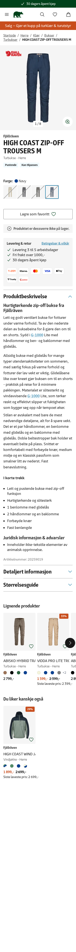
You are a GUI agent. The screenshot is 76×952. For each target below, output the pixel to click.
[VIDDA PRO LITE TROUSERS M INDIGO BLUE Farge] (52, 672)
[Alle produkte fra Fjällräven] (13, 54)
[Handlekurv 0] (68, 14)
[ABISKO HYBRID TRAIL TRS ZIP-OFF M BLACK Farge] (73, 672)
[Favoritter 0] (55, 14)
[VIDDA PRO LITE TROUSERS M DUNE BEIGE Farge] (39, 672)
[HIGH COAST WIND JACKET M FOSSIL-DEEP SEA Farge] (25, 766)
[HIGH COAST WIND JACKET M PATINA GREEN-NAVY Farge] (5, 766)
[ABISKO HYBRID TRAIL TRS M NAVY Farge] (25, 672)
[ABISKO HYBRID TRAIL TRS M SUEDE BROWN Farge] (5, 672)
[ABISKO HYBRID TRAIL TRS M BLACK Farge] (11, 672)
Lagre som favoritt (34, 214)
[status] (38, 124)
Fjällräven (11, 136)
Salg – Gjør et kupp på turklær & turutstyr (38, 25)
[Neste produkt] (70, 643)
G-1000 (37, 335)
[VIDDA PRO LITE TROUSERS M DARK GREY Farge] (59, 672)
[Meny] (7, 14)
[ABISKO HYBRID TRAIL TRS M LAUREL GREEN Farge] (18, 672)
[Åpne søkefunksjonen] (42, 14)
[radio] (10, 192)
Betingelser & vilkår (55, 243)
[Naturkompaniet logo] (18, 14)
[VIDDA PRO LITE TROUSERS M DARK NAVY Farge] (45, 672)
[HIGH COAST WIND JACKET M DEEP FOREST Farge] (11, 766)
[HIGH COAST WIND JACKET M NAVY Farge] (18, 766)
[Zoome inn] (67, 122)
